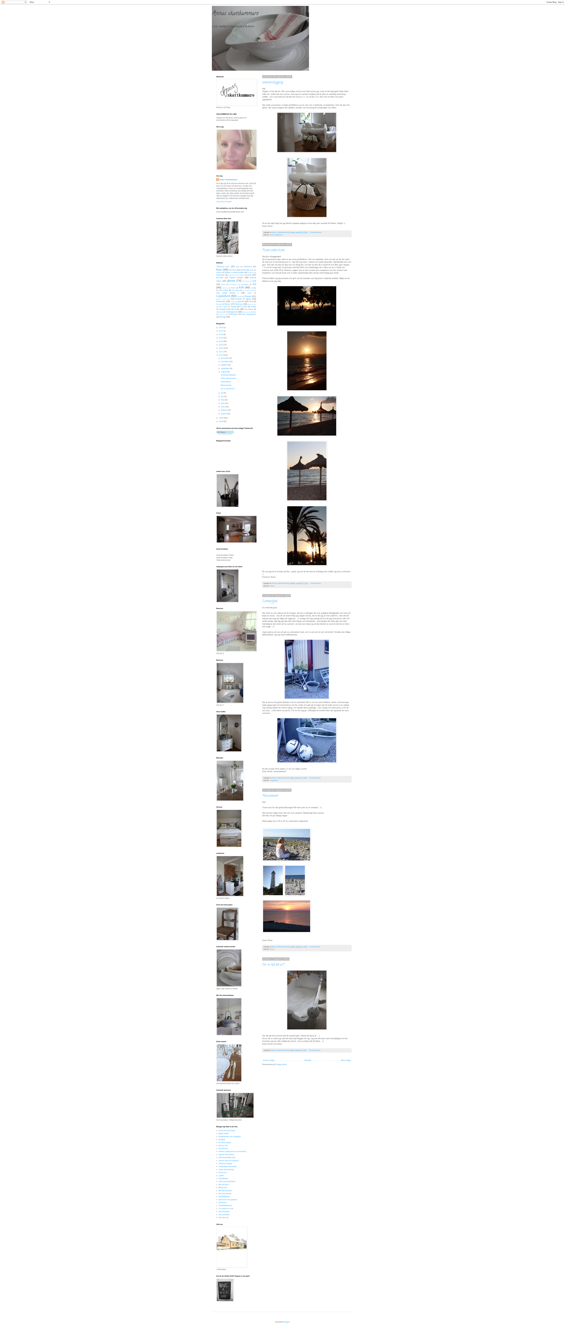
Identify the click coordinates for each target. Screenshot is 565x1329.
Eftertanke (231, 275)
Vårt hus (222, 314)
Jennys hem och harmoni (228, 1161)
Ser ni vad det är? (273, 964)
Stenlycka (222, 1203)
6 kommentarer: (315, 947)
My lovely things (224, 1194)
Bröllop (243, 270)
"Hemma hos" (223, 266)
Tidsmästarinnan (225, 1205)
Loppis (249, 293)
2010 (221, 355)
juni (222, 396)
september (225, 368)
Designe (221, 1140)
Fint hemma (223, 1148)
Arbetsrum (248, 267)
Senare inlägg (268, 1060)
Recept (218, 304)
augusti (224, 372)
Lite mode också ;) (227, 293)
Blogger (286, 1322)
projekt (233, 301)
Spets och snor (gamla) (227, 1200)
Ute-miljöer (248, 309)
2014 (221, 341)
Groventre (245, 281)
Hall (254, 281)
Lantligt (253, 288)
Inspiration (244, 284)
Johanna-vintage (225, 1164)
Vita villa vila (223, 1218)
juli (222, 393)
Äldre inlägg (346, 1060)
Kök (241, 287)
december (225, 358)
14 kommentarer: (315, 778)
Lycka (239, 296)
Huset (223, 284)
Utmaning (219, 312)
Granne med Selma (226, 1155)
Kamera (225, 288)
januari (224, 414)
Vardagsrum (278, 235)
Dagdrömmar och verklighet (229, 1137)
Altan (237, 266)
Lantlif (220, 1176)
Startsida (307, 1060)
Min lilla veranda (225, 1191)
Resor (272, 586)
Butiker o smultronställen (235, 272)
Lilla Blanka (223, 1179)
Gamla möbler (236, 277)
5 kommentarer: (316, 583)
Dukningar (220, 275)
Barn (219, 269)
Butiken (219, 272)
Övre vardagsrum (249, 314)
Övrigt (223, 317)
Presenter (220, 301)
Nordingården (224, 1196)
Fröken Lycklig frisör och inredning (232, 1151)
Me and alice (223, 1185)
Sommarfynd (269, 601)
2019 (221, 328)
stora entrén (252, 304)
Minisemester (270, 795)
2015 (221, 338)
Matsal (248, 296)
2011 (221, 352)
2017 (221, 331)
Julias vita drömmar (226, 1170)
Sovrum (238, 304)
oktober (224, 365)
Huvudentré (233, 284)
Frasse (241, 275)
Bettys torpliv (223, 1133)
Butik (251, 270)
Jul (254, 284)
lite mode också (248, 290)
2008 (221, 421)
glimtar (231, 280)
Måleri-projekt (236, 299)
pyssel (241, 301)
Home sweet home (273, 250)
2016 (221, 334)
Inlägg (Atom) (281, 1064)
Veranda (245, 312)
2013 (221, 345)
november (225, 362)
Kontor (233, 288)
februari (224, 410)
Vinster (253, 312)
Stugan (234, 307)
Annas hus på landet (226, 1131)
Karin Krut (222, 1172)
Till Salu (243, 307)
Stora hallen (223, 307)
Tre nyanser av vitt (225, 1209)
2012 (221, 348)
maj (222, 400)
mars (223, 407)
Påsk (251, 301)
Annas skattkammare (235, 13)
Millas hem (222, 1188)
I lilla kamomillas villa (226, 1157)
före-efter (219, 278)
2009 (221, 418)
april (223, 403)
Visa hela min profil (224, 202)
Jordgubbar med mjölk (227, 1166)
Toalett (253, 307)
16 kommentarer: (316, 232)
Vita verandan (224, 1215)
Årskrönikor (233, 314)
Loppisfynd (274, 780)
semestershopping (272, 82)
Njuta (248, 299)
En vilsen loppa (224, 1142)
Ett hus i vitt (222, 1146)
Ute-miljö (235, 309)
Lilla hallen (235, 290)
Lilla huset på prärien (226, 1181)
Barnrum (232, 270)
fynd (271, 235)
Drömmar (251, 272)
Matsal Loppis (221, 299)
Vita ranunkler (224, 1211)
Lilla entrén (223, 290)
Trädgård (222, 309)
